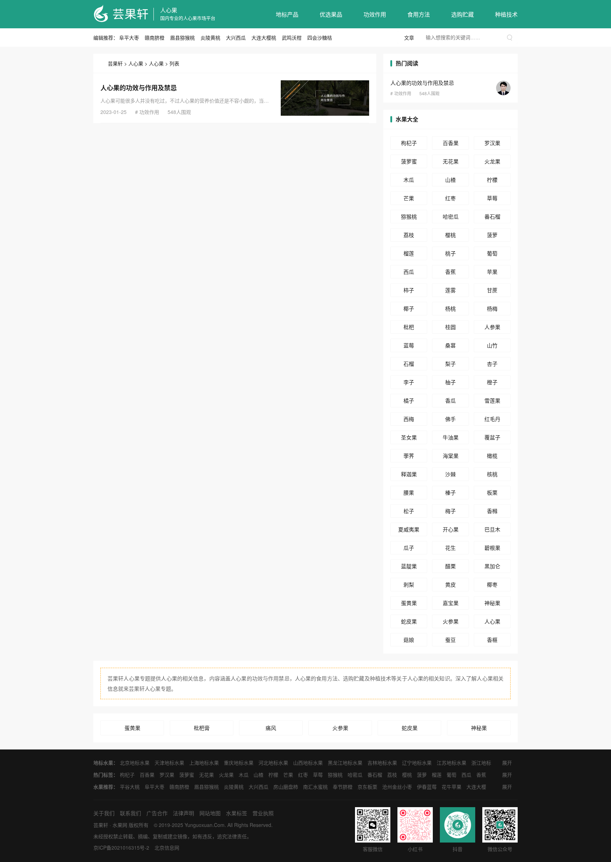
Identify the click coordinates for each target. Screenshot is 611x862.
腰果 (408, 492)
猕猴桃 (409, 216)
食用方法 (418, 14)
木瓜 (408, 179)
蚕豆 (450, 639)
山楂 (450, 179)
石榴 (408, 363)
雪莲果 (492, 400)
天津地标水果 (169, 762)
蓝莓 (408, 345)
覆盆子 (492, 437)
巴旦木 (492, 529)
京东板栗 (367, 786)
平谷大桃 (130, 786)
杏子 (492, 363)
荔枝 (408, 235)
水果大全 (407, 119)
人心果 (168, 10)
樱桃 (450, 235)
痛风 (271, 727)
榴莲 (408, 253)
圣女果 (409, 437)
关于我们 (104, 813)
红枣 (450, 198)
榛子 (450, 492)
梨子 (450, 363)
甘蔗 (492, 290)
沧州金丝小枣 (397, 786)
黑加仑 (492, 566)
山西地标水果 (308, 762)
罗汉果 (492, 142)
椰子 (408, 308)
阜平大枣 (129, 37)
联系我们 (130, 813)
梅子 (450, 511)
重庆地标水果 (239, 762)
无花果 (451, 161)
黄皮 (450, 584)
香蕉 (450, 271)
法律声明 (183, 813)
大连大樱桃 (263, 37)
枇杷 (408, 327)
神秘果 (492, 603)
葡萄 (492, 253)
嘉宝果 (451, 603)
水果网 (119, 824)
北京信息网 (167, 847)
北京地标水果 (135, 762)
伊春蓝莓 (427, 786)
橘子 (408, 400)
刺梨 (408, 584)
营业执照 (263, 813)
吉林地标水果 (382, 762)
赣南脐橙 (154, 37)
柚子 (450, 382)
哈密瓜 (451, 216)
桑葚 (450, 345)
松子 (408, 511)
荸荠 (408, 455)
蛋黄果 (409, 603)
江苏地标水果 (451, 762)
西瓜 (408, 271)
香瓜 (450, 400)
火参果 (451, 621)
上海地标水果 (204, 762)
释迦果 (409, 474)
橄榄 (492, 455)
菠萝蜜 (409, 161)
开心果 (451, 529)
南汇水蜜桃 (315, 786)
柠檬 (492, 179)
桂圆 (450, 327)
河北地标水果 (273, 762)
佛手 (450, 419)
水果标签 (236, 813)
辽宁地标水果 (417, 762)
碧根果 (492, 547)
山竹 (492, 345)
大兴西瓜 (236, 37)
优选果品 (331, 14)
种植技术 (506, 14)
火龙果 (492, 161)
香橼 (492, 511)
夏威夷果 (408, 529)
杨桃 (450, 308)
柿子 (408, 290)
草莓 (492, 198)
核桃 (492, 474)
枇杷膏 (202, 727)
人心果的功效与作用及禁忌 (138, 87)
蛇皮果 (409, 621)
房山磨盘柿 (285, 786)
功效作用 (374, 14)
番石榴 (492, 216)
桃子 (450, 253)
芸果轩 (115, 63)
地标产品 (287, 14)
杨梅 (492, 308)
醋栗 (450, 566)
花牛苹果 (451, 786)
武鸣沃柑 (292, 37)
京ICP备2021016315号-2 (121, 847)
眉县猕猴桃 (182, 37)
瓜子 (408, 547)
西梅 (408, 419)
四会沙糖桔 (319, 37)
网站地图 (210, 813)
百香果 (451, 142)
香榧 (492, 639)
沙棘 (450, 474)
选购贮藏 (462, 14)
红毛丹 (492, 419)
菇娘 (408, 639)
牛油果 (451, 437)
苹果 (492, 271)
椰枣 (492, 584)
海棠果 (451, 455)
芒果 (408, 198)
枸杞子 (409, 142)
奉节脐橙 (343, 786)
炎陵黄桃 (210, 37)
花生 (450, 547)
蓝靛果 (409, 566)
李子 (408, 382)
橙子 (492, 382)
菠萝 (492, 235)
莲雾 (450, 290)
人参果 (492, 327)
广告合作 (157, 813)
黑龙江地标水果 (345, 762)
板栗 (492, 492)
